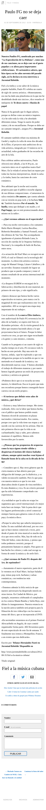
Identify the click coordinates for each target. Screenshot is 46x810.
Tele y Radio (13, 3)
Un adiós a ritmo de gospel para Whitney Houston (23, 696)
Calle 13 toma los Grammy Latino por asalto (23, 692)
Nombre (7, 718)
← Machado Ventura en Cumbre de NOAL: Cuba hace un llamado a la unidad (12, 775)
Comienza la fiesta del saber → (33, 773)
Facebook (14, 677)
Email (32, 677)
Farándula (37, 22)
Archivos (23, 800)
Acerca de (7, 800)
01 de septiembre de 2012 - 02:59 (17, 22)
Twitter (23, 677)
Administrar (38, 800)
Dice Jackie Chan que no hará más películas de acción (23, 688)
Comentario (8, 736)
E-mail (12, 727)
